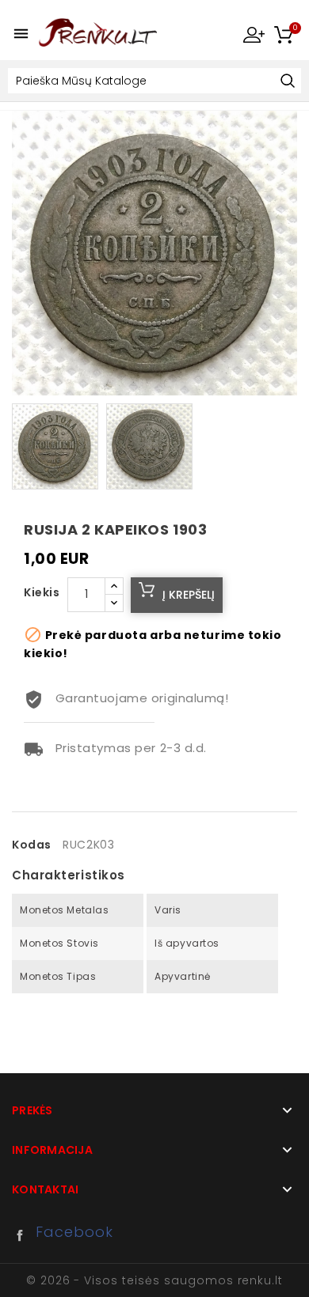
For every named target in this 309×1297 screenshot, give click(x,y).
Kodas (32, 845)
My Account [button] (253, 34)
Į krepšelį (188, 595)
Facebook (24, 1235)
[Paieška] (287, 82)
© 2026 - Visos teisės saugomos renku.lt (154, 1280)
